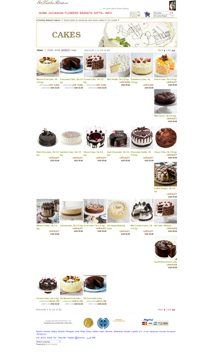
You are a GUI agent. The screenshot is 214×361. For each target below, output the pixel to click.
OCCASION (56, 12)
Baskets (86, 12)
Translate (54, 344)
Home (43, 12)
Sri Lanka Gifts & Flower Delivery (107, 9)
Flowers (71, 12)
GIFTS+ (99, 12)
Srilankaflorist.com (64, 321)
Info (108, 12)
